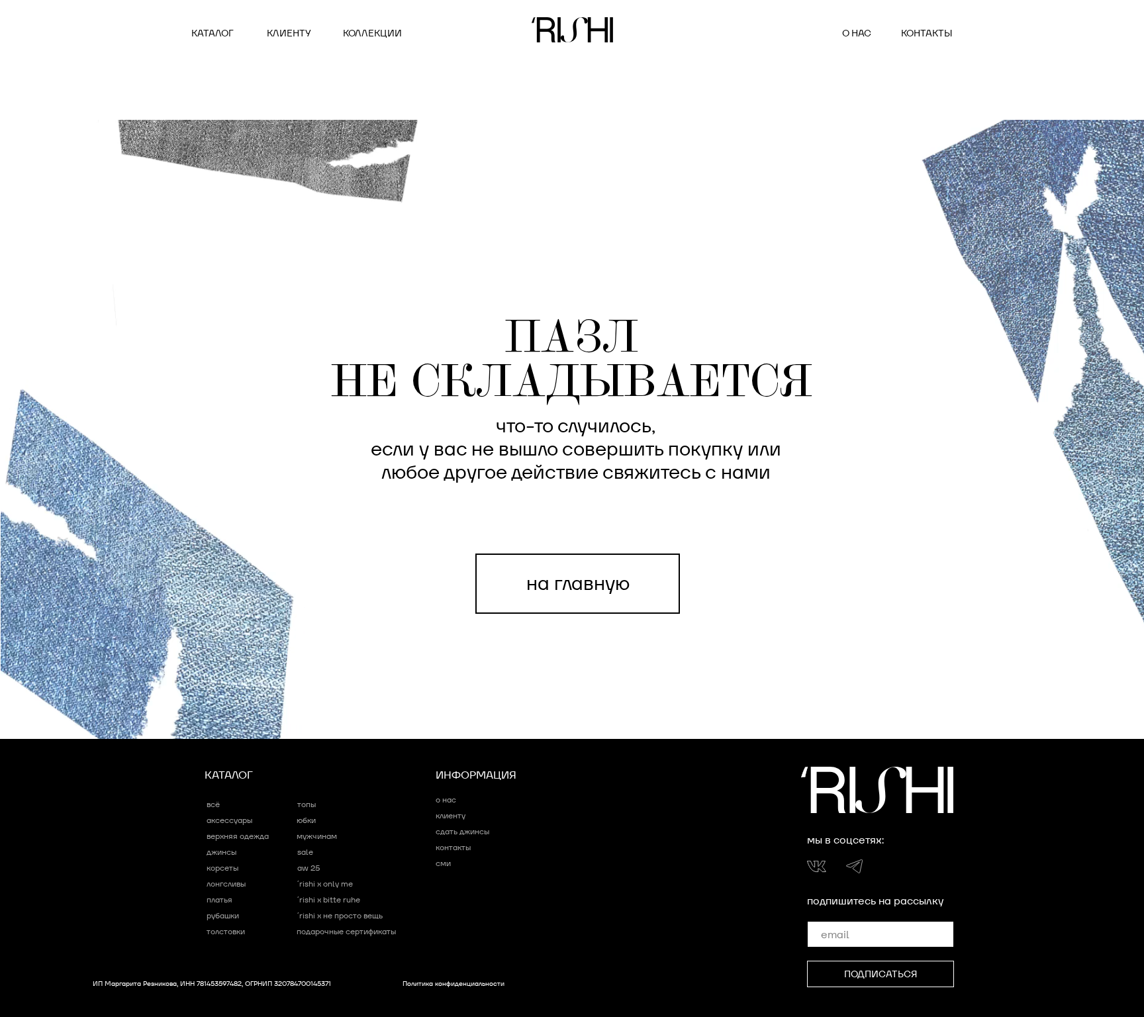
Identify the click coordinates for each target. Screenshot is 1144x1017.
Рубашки (223, 915)
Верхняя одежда (238, 836)
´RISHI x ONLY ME (325, 884)
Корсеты (222, 868)
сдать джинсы (462, 831)
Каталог (212, 33)
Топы (306, 804)
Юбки (306, 820)
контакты (926, 33)
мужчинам (317, 836)
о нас (856, 33)
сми (443, 863)
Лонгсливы (226, 884)
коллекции (372, 33)
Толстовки (226, 931)
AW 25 (308, 868)
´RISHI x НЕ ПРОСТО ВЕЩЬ (340, 915)
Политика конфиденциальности (453, 983)
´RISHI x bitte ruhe (328, 899)
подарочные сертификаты (346, 931)
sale (305, 852)
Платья (219, 899)
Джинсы (221, 852)
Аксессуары (229, 820)
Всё (213, 804)
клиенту (288, 33)
